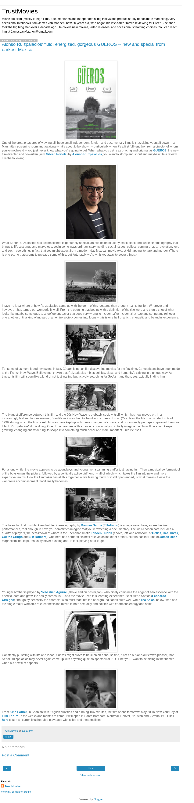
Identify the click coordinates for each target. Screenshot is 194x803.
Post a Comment (15, 755)
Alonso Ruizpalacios (87, 154)
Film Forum (10, 716)
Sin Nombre (37, 536)
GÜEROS (160, 150)
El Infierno (111, 525)
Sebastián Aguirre (54, 592)
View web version (91, 775)
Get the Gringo (12, 536)
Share (8, 736)
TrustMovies (20, 11)
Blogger (98, 799)
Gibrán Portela (56, 154)
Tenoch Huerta (101, 533)
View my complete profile (16, 791)
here (5, 719)
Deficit (156, 533)
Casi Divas (170, 533)
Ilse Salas (148, 600)
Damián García (91, 525)
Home (91, 768)
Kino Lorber (18, 712)
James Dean (168, 536)
